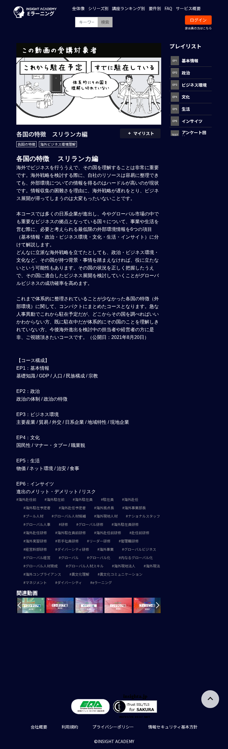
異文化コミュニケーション (121, 574)
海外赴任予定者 (73, 507)
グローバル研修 (90, 524)
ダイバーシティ (69, 582)
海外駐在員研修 (126, 524)
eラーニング (102, 582)
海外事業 (106, 549)
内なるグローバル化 (137, 557)
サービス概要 (188, 8)
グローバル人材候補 (70, 515)
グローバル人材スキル (86, 565)
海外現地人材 (107, 515)
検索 (105, 22)
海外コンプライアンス (43, 574)
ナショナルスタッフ (144, 515)
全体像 (78, 8)
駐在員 (108, 499)
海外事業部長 (135, 507)
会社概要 (39, 727)
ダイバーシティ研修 (73, 549)
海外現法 (153, 565)
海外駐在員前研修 (71, 532)
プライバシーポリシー (113, 727)
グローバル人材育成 (42, 565)
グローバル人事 (38, 524)
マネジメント (36, 582)
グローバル (70, 557)
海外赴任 (131, 499)
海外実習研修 (36, 540)
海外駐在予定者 (38, 507)
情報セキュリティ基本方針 (173, 727)
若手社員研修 (68, 540)
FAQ (168, 8)
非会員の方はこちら (198, 28)
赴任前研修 (140, 532)
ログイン (198, 20)
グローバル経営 (38, 557)
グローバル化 (99, 557)
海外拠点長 (105, 507)
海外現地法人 (124, 565)
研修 (64, 524)
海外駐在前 (55, 499)
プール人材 (34, 515)
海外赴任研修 (36, 532)
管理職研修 (130, 540)
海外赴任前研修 (108, 532)
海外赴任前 (27, 499)
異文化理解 (80, 574)
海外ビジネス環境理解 (58, 144)
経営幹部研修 (36, 549)
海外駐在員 (84, 499)
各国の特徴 (26, 144)
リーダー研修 (99, 540)
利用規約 (69, 727)
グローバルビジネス (140, 549)
